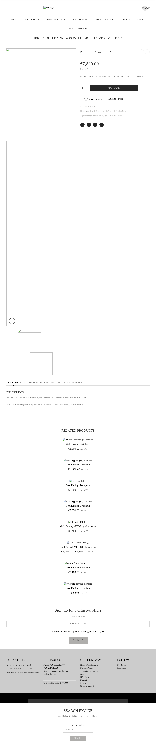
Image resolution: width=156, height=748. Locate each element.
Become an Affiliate (89, 686)
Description (13, 382)
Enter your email (78, 616)
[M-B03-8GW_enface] (41, 94)
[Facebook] (89, 125)
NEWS (140, 19)
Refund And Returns (89, 665)
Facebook (121, 665)
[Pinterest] (95, 125)
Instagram (121, 668)
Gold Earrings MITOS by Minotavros (78, 547)
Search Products (78, 725)
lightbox (12, 321)
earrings (88, 115)
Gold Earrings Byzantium (78, 464)
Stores (83, 683)
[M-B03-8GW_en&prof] (41, 187)
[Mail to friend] (101, 125)
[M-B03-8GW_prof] (41, 280)
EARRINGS (95, 111)
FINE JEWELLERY (56, 19)
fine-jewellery (98, 115)
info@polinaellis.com (59, 671)
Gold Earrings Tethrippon (78, 485)
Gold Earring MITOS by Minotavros (78, 526)
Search (78, 738)
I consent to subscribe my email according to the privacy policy (79, 631)
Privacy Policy (86, 668)
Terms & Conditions (89, 671)
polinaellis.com (50, 674)
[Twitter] (82, 125)
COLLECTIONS (31, 19)
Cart (70, 28)
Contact (83, 680)
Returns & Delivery (69, 382)
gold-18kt (109, 115)
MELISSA (121, 111)
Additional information (39, 382)
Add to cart (114, 88)
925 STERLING (81, 19)
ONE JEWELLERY (105, 19)
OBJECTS (127, 19)
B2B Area (83, 28)
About (15, 19)
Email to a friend (115, 99)
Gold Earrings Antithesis (78, 444)
